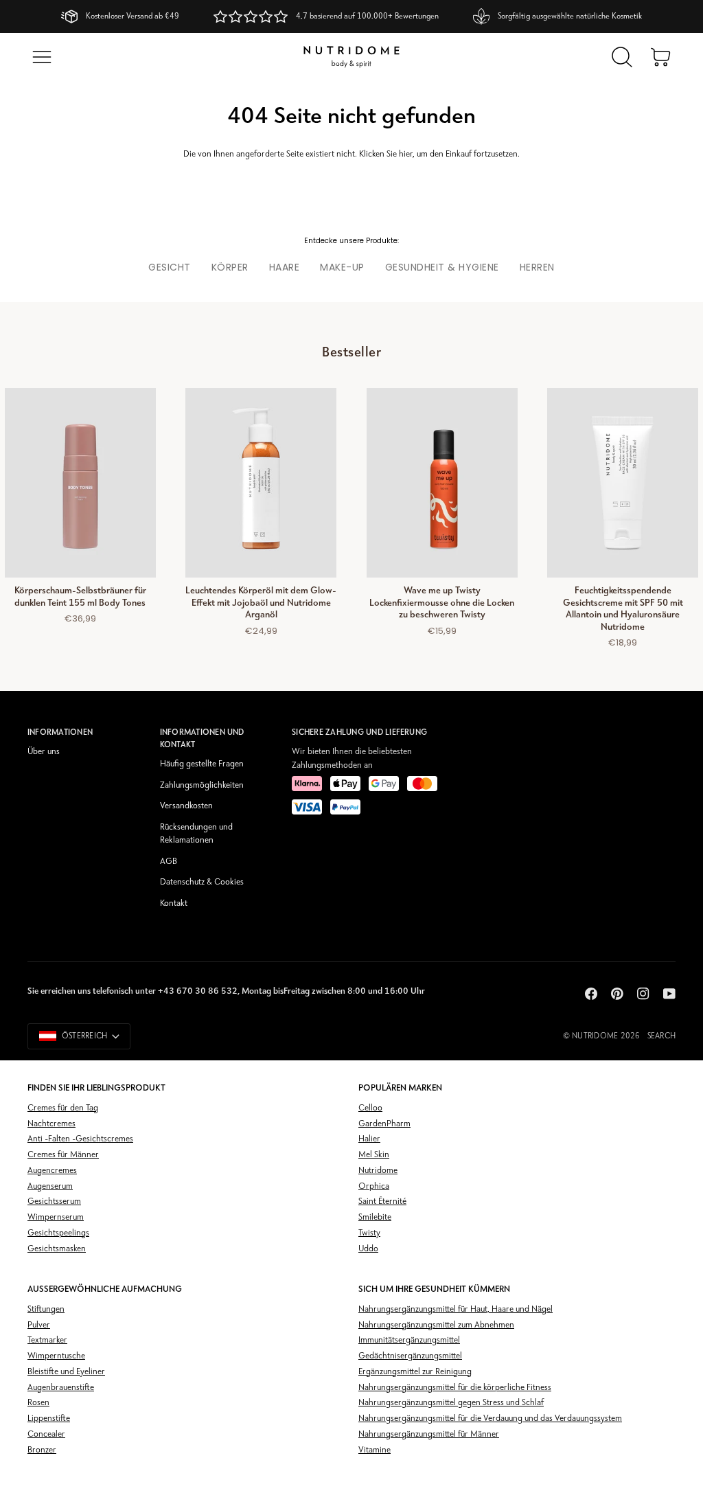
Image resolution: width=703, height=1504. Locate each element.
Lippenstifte (48, 1418)
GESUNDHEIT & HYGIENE (442, 267)
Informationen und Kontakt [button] (202, 738)
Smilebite (374, 1217)
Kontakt (173, 903)
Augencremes (52, 1170)
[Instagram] (643, 994)
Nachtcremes (51, 1123)
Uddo (368, 1248)
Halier (369, 1139)
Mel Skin (373, 1154)
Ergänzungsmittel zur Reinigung (415, 1371)
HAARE (284, 267)
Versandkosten (186, 805)
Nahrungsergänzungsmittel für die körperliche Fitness (454, 1387)
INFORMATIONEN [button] (60, 732)
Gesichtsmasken (56, 1248)
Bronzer (41, 1450)
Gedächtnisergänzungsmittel (410, 1356)
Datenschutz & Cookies (202, 882)
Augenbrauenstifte (60, 1387)
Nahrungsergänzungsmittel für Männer (428, 1434)
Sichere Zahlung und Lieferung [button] (359, 732)
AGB (168, 861)
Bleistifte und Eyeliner (66, 1371)
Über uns (43, 751)
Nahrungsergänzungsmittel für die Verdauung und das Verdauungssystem (490, 1418)
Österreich (84, 1036)
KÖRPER (230, 267)
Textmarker (47, 1340)
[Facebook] (591, 994)
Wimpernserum (55, 1217)
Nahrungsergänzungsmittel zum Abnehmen (436, 1325)
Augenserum (50, 1186)
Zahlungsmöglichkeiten (202, 785)
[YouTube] (669, 994)
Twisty (369, 1233)
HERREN (537, 267)
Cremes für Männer (63, 1154)
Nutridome (595, 1036)
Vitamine (374, 1450)
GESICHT (169, 267)
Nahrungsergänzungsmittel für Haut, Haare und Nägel (455, 1309)
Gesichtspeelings (58, 1233)
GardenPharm (384, 1123)
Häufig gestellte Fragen (202, 764)
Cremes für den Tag (62, 1108)
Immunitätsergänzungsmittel (409, 1340)
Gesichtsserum (54, 1201)
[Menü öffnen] (41, 57)
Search (661, 1036)
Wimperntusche (56, 1356)
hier (406, 154)
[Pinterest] (617, 994)
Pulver (38, 1325)
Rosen (38, 1402)
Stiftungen (46, 1309)
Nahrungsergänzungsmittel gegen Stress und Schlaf (451, 1402)
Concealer (46, 1434)
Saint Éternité (382, 1201)
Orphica (373, 1186)
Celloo (370, 1108)
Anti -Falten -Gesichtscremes (80, 1139)
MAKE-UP (342, 267)
